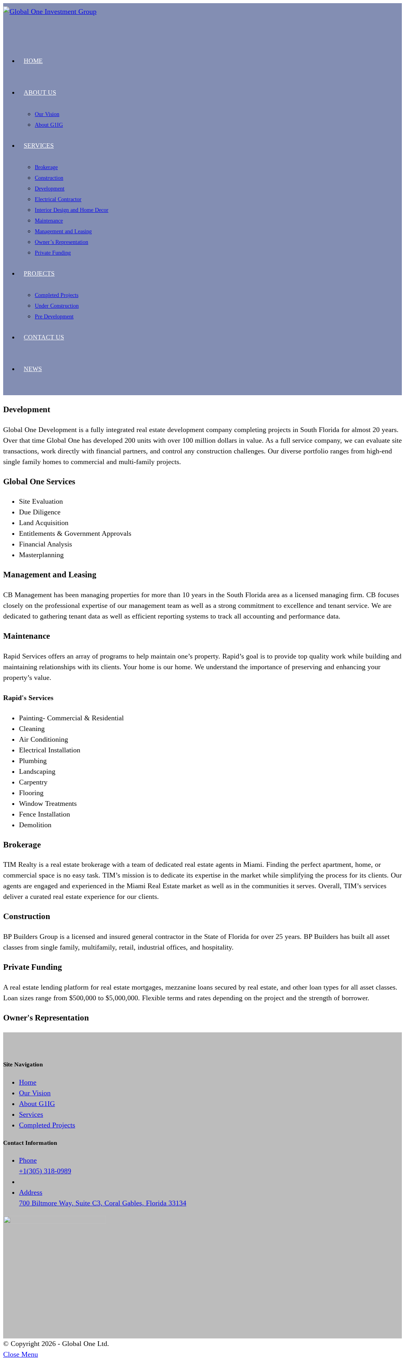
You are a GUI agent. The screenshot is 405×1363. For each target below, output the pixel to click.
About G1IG (37, 1104)
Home (27, 1082)
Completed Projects (47, 1125)
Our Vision (35, 1093)
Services (31, 1114)
